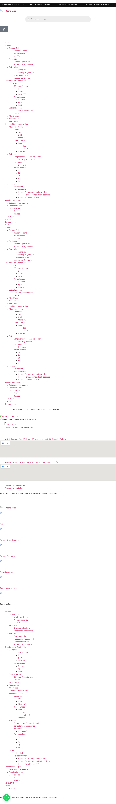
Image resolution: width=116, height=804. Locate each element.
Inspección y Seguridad (24, 72)
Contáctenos (10, 222)
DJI (19, 89)
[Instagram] (3, 431)
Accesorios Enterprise (23, 78)
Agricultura (13, 59)
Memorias (18, 129)
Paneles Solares (16, 206)
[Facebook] (9, 431)
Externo (21, 151)
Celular (17, 113)
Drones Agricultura (22, 61)
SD (19, 132)
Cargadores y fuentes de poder (27, 157)
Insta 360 (22, 94)
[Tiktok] (15, 431)
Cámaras (13, 83)
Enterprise (13, 67)
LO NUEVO (9, 216)
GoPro (21, 91)
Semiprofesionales (21, 51)
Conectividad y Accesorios (16, 124)
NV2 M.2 (26, 148)
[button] (6, 797)
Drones (8, 45)
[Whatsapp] (21, 431)
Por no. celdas (20, 167)
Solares (17, 214)
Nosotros (8, 219)
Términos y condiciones (15, 485)
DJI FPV (17, 56)
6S (19, 181)
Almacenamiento (16, 127)
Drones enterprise (21, 75)
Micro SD (22, 138)
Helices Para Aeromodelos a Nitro (32, 192)
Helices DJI (18, 186)
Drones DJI (14, 48)
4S (19, 178)
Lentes (21, 105)
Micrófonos (14, 116)
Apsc (20, 102)
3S (19, 176)
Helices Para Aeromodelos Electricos (34, 195)
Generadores (14, 208)
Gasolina (17, 211)
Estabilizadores (15, 108)
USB (20, 135)
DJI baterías (23, 165)
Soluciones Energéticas (14, 200)
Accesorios (14, 119)
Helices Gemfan (20, 189)
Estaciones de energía (18, 203)
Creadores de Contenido (15, 80)
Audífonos (13, 121)
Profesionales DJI (21, 53)
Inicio (7, 42)
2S (19, 173)
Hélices (12, 184)
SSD (24, 146)
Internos (21, 143)
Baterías (12, 154)
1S (19, 170)
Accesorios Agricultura (23, 64)
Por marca (18, 162)
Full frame (22, 100)
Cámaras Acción (21, 86)
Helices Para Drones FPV (28, 197)
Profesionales (19, 97)
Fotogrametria (20, 70)
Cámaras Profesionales (23, 110)
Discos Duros (19, 140)
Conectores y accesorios (24, 159)
